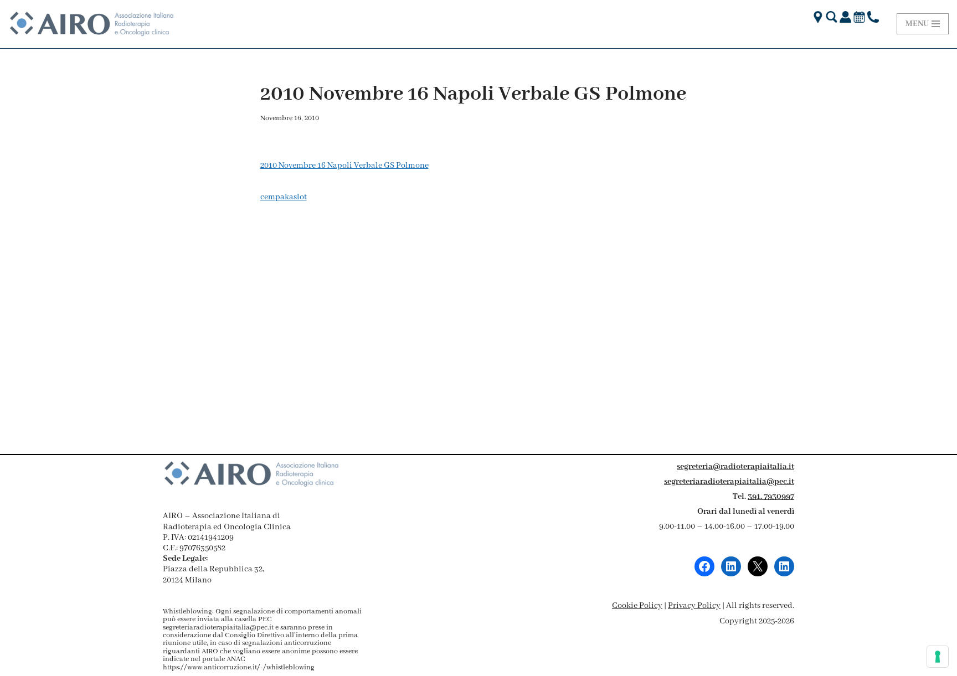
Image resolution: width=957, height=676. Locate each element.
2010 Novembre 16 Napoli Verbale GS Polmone (344, 166)
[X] (758, 566)
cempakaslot (283, 197)
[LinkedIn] (731, 566)
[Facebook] (704, 566)
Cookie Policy (637, 606)
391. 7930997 (771, 497)
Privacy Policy (694, 606)
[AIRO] (91, 24)
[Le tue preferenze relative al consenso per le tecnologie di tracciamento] (937, 656)
